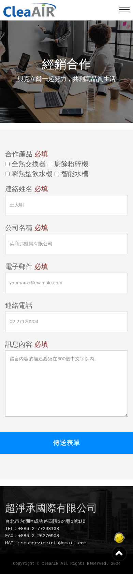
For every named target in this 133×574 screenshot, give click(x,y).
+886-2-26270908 (38, 536)
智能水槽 (73, 174)
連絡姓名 (26, 189)
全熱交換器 (28, 164)
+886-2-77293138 (38, 528)
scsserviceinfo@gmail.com (53, 543)
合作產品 (26, 154)
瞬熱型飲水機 (31, 174)
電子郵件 (26, 267)
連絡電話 (18, 306)
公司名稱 (26, 228)
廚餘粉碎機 (70, 164)
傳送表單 (66, 443)
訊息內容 (26, 345)
